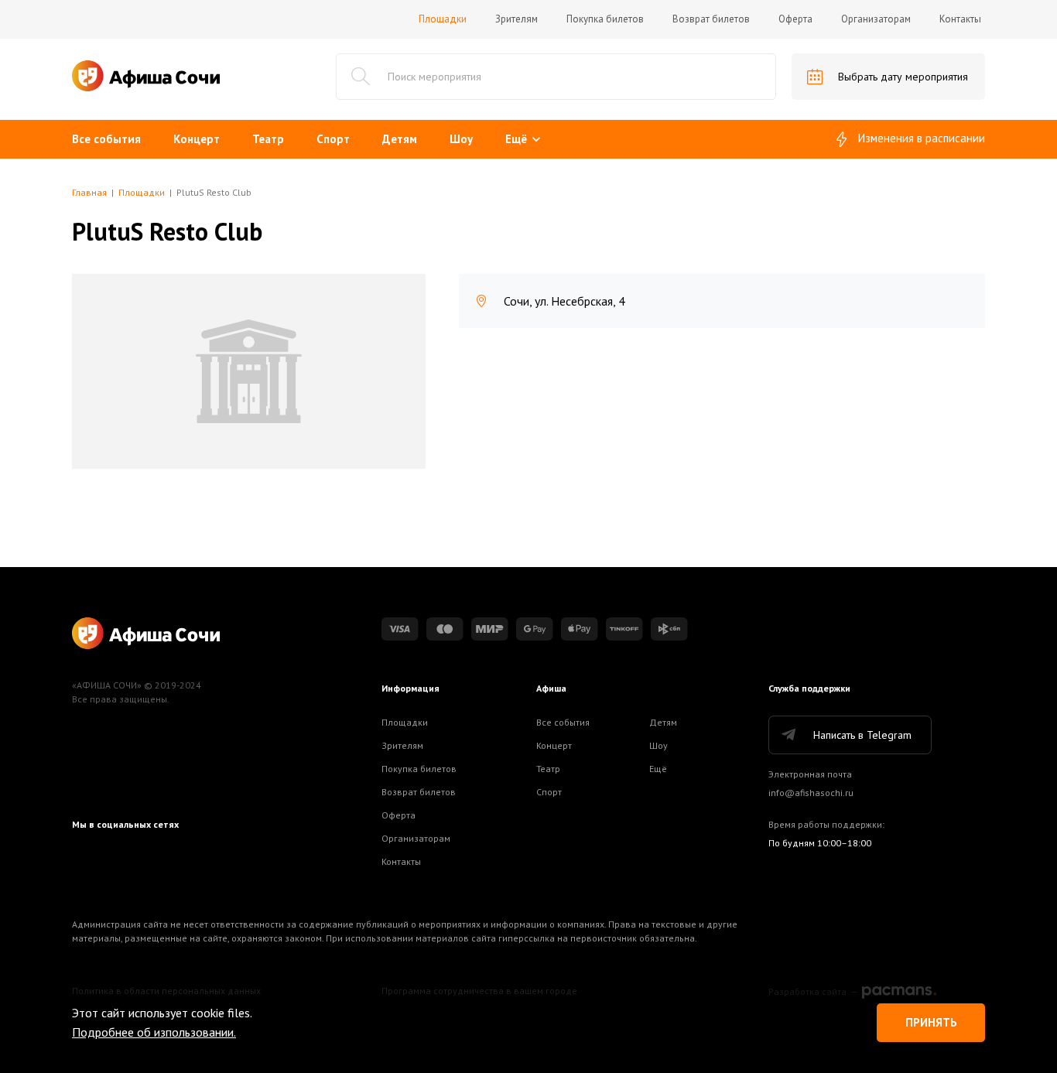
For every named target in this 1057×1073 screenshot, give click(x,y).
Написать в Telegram (862, 735)
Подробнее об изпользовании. (154, 1032)
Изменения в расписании (921, 138)
